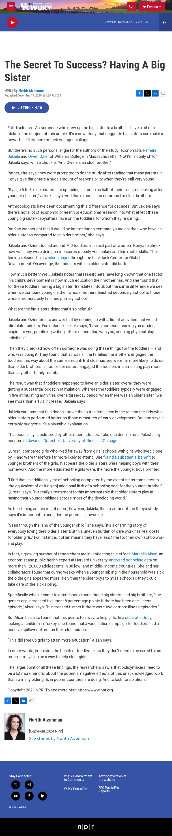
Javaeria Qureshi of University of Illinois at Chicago (72, 440)
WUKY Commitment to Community (78, 777)
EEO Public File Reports (109, 789)
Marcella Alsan (144, 554)
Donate (154, 6)
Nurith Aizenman (31, 90)
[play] (12, 22)
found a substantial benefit (126, 457)
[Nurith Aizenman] (14, 726)
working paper (57, 257)
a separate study (136, 617)
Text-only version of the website (113, 777)
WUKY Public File (75, 789)
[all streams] (165, 22)
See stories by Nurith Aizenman (59, 738)
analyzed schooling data (130, 560)
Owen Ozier (38, 156)
